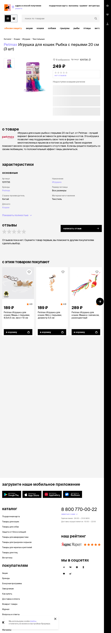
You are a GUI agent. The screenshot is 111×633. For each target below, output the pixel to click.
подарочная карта (58, 6)
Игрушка (56, 182)
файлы (33, 621)
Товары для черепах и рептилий (17, 547)
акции (29, 28)
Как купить (7, 594)
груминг (83, 6)
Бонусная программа (12, 583)
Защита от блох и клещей (14, 532)
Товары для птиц (10, 552)
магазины (73, 6)
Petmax (10, 44)
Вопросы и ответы (11, 614)
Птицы (87, 28)
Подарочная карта (11, 516)
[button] (76, 74)
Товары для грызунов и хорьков (17, 542)
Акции (5, 573)
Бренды (6, 578)
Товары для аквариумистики (15, 537)
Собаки (52, 28)
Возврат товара (9, 604)
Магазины (6, 630)
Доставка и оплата (11, 599)
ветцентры (94, 6)
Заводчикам (8, 589)
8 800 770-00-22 (79, 509)
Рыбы (76, 28)
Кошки (40, 28)
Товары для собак (10, 527)
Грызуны (64, 28)
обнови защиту (13, 28)
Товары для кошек (10, 522)
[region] (52, 28)
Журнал (5, 609)
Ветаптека (7, 558)
